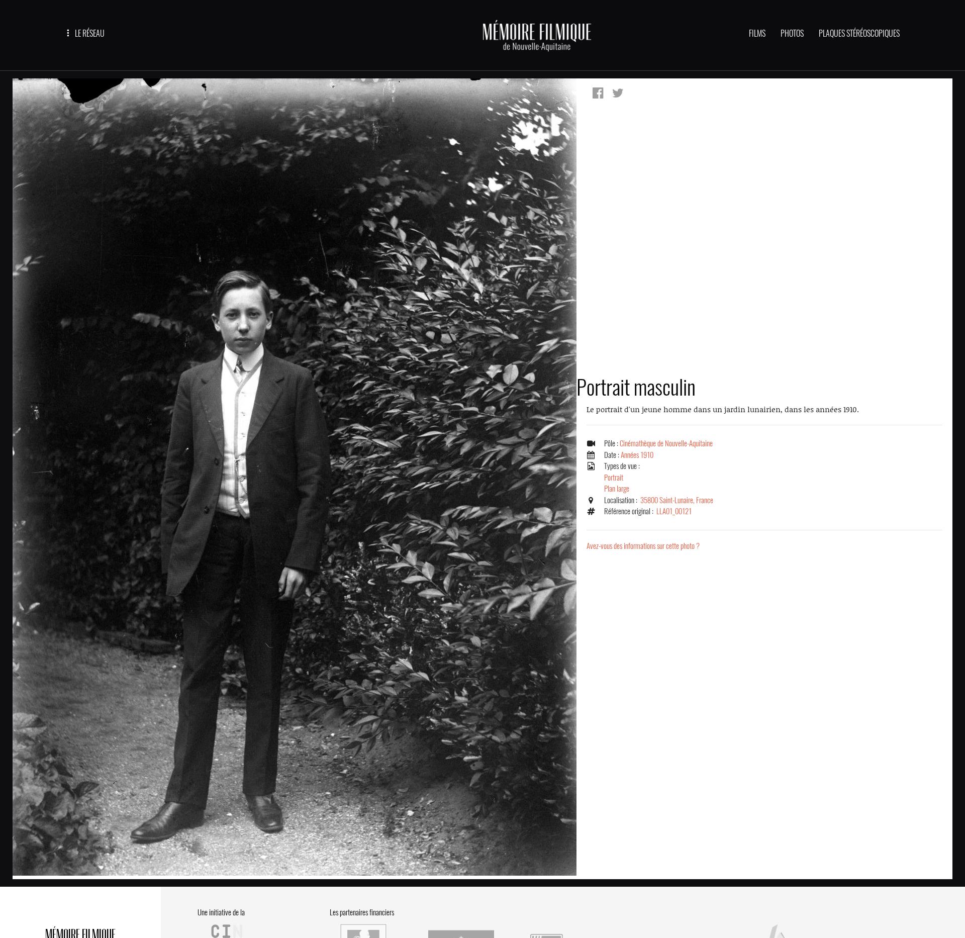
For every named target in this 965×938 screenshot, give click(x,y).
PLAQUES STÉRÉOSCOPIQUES (859, 33)
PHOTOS (792, 33)
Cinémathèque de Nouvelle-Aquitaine (666, 443)
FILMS (757, 33)
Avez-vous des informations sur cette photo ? (643, 546)
